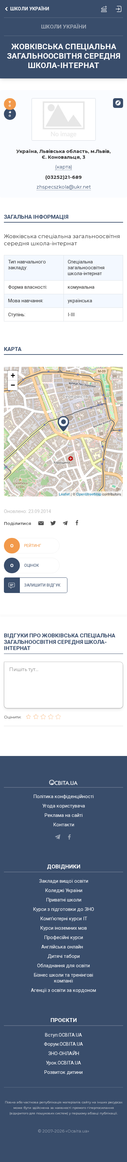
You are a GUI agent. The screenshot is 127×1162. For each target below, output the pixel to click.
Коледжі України (63, 890)
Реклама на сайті (64, 815)
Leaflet (64, 493)
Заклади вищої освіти (63, 881)
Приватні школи (63, 900)
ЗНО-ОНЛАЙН (63, 1053)
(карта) (63, 167)
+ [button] (13, 375)
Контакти (63, 825)
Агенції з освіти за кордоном (63, 990)
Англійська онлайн (63, 947)
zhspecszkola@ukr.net (63, 187)
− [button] (13, 385)
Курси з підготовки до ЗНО (63, 909)
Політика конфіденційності (63, 796)
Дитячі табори (64, 956)
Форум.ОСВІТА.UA (63, 1044)
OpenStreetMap (88, 493)
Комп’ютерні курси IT (63, 919)
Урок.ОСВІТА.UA (63, 1063)
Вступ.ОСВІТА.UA (63, 1035)
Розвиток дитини (63, 1072)
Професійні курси (63, 937)
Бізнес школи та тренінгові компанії (63, 978)
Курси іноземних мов (63, 928)
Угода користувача (63, 806)
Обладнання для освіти (63, 966)
